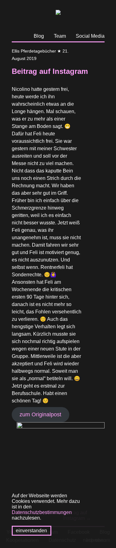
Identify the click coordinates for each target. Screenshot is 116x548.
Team (60, 36)
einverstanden (31, 530)
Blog (39, 36)
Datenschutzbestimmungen (42, 512)
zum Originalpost (40, 414)
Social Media (90, 36)
